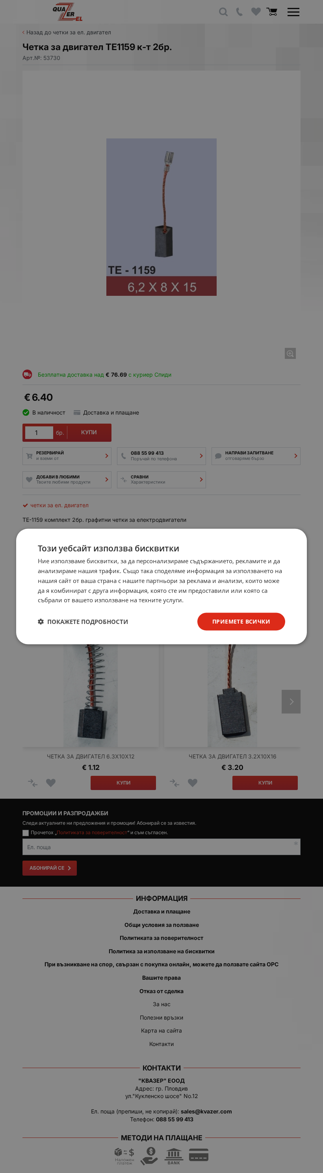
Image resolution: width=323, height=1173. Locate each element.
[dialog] (161, 586)
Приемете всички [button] (241, 621)
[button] (83, 621)
